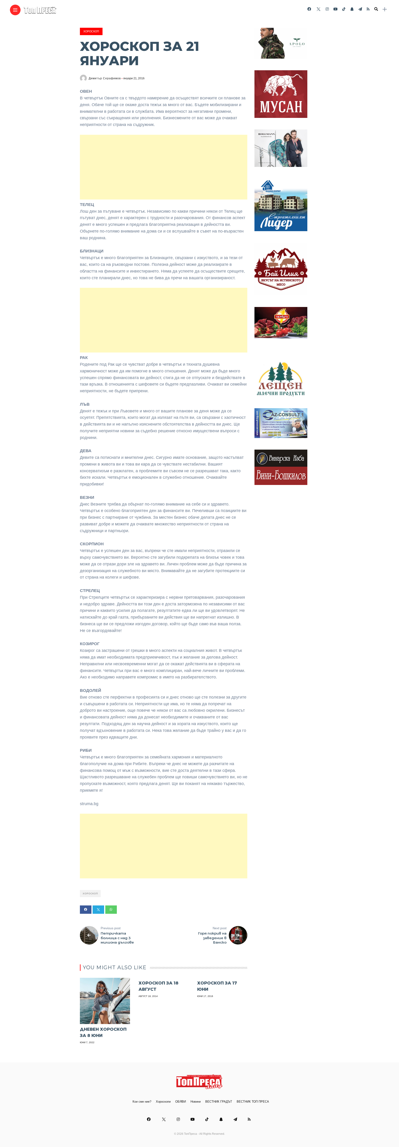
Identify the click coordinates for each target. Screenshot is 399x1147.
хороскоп (90, 893)
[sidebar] (385, 9)
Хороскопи (163, 1101)
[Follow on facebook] (309, 9)
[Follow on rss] (368, 9)
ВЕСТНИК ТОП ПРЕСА (253, 1101)
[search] (376, 9)
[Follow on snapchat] (352, 9)
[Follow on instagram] (327, 9)
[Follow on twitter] (318, 9)
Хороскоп (91, 31)
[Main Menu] (15, 10)
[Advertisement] (164, 167)
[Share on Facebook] (85, 909)
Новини (195, 1101)
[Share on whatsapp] (111, 909)
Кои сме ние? (142, 1101)
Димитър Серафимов (105, 78)
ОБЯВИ (180, 1101)
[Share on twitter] (98, 909)
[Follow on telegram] (360, 9)
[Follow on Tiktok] (343, 9)
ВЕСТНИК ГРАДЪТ (218, 1101)
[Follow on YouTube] (335, 9)
